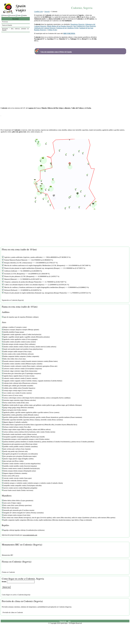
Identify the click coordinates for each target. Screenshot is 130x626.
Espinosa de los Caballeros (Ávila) (67, 28)
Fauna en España (7, 25)
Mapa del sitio (63, 621)
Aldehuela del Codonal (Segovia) (45, 28)
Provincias (5, 22)
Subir (69, 621)
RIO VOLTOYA (69, 33)
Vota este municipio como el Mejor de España (56, 52)
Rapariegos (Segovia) (77, 24)
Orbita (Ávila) (52, 30)
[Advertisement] (82, 2)
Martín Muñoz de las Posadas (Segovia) (60, 26)
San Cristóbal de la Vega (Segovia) (84, 26)
